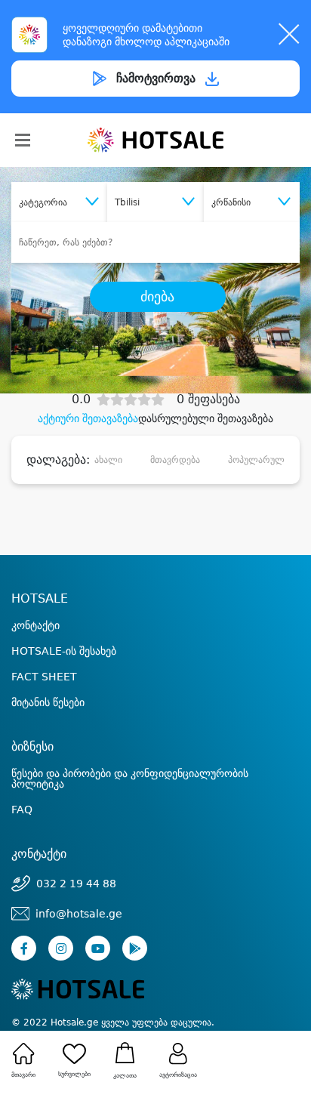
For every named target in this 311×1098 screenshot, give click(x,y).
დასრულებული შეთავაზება (205, 418)
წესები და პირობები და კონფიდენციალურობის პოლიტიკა (129, 778)
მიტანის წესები (48, 702)
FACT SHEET (44, 677)
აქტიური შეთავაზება (88, 418)
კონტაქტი (35, 625)
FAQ (21, 809)
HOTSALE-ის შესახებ (63, 651)
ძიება (157, 297)
